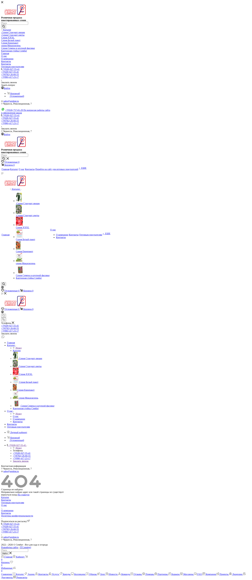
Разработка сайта (9, 547)
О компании (7, 510)
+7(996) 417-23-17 (10, 77)
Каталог (17, 350)
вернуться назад (9, 494)
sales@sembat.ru (11, 101)
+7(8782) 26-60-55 (10, 74)
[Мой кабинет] (2, 288)
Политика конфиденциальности (17, 515)
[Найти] (3, 27)
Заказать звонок (21, 461)
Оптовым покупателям (12, 502)
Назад (19, 348)
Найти (5, 553)
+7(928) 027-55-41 (11, 69)
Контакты (6, 500)
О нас (16, 416)
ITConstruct (25, 547)
